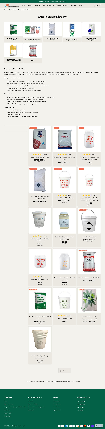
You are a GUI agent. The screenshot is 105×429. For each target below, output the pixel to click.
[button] (30, 5)
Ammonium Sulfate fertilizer (13, 39)
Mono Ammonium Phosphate (91, 39)
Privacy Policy (56, 401)
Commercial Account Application (36, 407)
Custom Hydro (11, 426)
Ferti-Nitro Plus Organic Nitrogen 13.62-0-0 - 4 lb (40, 240)
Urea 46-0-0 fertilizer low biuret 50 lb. (89, 278)
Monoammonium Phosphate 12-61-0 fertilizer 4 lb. (64, 279)
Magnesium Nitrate (72, 40)
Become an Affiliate (33, 404)
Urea (32, 60)
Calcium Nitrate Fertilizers (33, 40)
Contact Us (31, 410)
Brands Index (7, 410)
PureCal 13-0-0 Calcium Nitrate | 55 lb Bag (64, 158)
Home (5, 401)
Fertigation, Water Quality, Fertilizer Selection (15, 407)
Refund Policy (56, 407)
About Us (30, 401)
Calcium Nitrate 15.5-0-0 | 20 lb (64, 198)
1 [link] (60, 370)
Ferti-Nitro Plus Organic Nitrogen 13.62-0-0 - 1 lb (64, 238)
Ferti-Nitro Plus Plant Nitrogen (52, 39)
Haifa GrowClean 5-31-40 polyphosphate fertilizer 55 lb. (89, 318)
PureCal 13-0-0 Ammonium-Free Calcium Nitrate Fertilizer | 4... (89, 158)
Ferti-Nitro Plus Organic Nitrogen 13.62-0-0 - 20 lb (40, 357)
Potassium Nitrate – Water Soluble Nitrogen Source (13, 59)
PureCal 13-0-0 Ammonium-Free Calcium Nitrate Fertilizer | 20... (89, 199)
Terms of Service (57, 404)
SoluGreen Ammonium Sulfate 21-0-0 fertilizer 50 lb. (40, 318)
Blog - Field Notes (8, 404)
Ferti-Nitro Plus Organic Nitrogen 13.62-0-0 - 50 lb (40, 197)
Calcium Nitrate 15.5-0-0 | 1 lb (40, 279)
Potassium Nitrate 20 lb (89, 237)
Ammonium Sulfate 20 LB (64, 318)
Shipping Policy (56, 410)
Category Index (7, 413)
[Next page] (69, 370)
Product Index (7, 416)
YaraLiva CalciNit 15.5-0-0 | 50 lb (40, 157)
